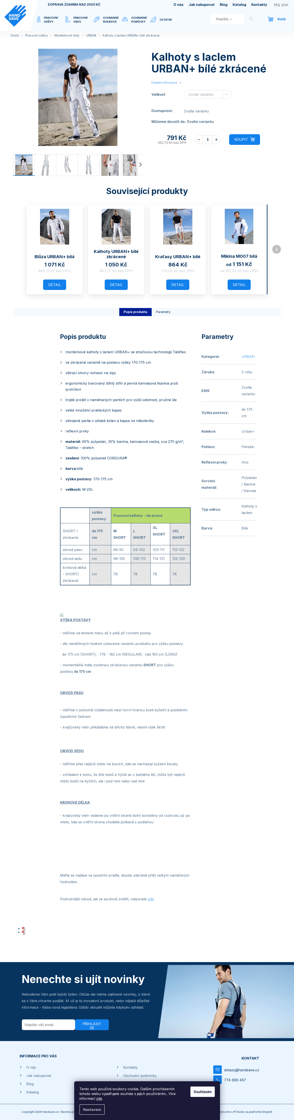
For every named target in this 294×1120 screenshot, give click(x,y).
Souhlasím (203, 1092)
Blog (223, 4)
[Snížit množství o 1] (199, 140)
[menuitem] (51, 22)
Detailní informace (164, 82)
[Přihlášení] (281, 4)
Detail (54, 285)
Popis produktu (135, 312)
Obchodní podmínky (140, 1075)
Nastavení (92, 1109)
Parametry (163, 312)
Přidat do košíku (244, 139)
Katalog (239, 4)
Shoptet (267, 1111)
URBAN (248, 356)
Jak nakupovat (202, 4)
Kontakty (259, 4)
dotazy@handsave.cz (241, 1070)
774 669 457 (235, 1080)
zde (99, 1098)
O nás (178, 4)
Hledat (251, 19)
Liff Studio (238, 1111)
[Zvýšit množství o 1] (216, 140)
